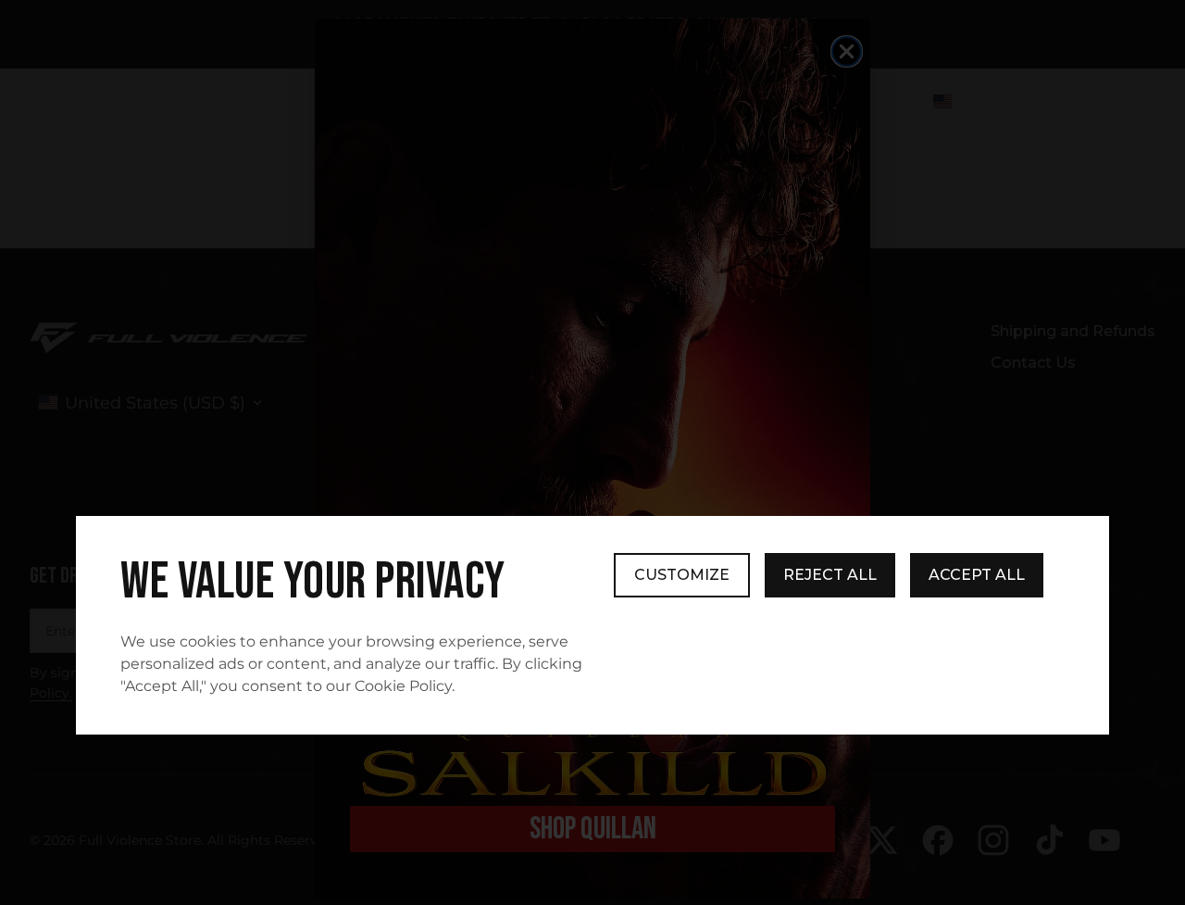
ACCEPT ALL (977, 575)
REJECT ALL (830, 575)
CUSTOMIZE (682, 575)
